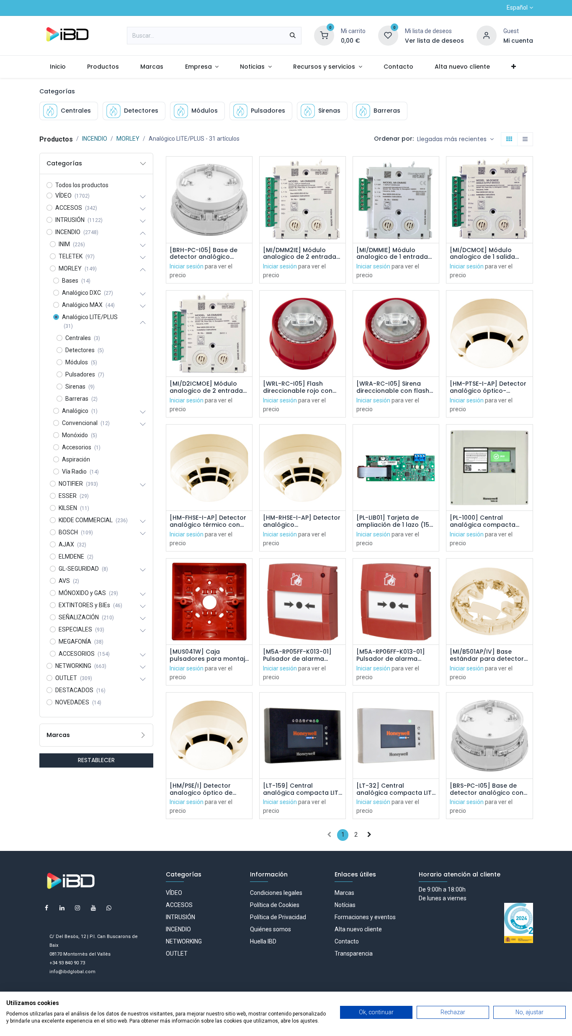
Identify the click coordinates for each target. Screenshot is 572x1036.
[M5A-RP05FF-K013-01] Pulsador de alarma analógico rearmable (297, 655)
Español (517, 7)
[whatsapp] (109, 908)
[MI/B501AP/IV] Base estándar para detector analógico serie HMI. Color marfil (487, 655)
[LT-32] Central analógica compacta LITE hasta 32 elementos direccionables (395, 789)
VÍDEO (174, 892)
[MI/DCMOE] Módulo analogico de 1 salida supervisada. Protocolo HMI (485, 254)
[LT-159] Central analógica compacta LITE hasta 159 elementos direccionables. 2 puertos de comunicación (302, 789)
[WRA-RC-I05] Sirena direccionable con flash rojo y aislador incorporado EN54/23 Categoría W (392, 387)
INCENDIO (94, 138)
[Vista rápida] (246, 170)
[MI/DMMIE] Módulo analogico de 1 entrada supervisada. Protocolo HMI (392, 254)
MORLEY (127, 138)
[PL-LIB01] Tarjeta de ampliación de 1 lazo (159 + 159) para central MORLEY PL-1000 (394, 521)
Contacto (347, 941)
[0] (324, 35)
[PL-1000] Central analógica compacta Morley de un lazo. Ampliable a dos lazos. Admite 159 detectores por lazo (484, 521)
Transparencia (354, 953)
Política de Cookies (274, 905)
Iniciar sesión (187, 266)
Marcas (344, 892)
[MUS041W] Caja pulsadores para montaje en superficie (209, 655)
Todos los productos (81, 185)
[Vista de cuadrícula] (509, 139)
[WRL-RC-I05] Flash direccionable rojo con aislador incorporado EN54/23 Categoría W (297, 387)
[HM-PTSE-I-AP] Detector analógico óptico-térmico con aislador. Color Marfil (488, 387)
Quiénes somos (270, 929)
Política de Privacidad (278, 917)
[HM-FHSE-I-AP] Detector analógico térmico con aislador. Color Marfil (208, 521)
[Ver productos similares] (246, 226)
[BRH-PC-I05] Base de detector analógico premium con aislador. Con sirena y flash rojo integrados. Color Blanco (208, 254)
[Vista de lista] (525, 139)
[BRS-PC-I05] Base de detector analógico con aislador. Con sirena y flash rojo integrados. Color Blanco (486, 789)
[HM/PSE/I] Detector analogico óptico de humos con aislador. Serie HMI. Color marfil (209, 789)
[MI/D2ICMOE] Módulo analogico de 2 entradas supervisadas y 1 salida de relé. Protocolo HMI (208, 387)
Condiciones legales (276, 892)
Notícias (345, 905)
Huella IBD (263, 941)
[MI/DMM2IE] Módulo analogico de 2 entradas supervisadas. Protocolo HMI (301, 254)
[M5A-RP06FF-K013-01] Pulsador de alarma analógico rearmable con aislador (395, 655)
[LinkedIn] (62, 908)
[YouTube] (93, 908)
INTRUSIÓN (180, 917)
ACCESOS (179, 905)
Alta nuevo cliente (358, 929)
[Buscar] (292, 35)
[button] (455, 139)
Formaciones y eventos (365, 917)
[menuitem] (58, 67)
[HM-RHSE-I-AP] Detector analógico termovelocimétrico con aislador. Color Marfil (301, 521)
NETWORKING (184, 941)
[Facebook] (46, 908)
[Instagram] (77, 908)
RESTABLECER (96, 760)
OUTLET (177, 953)
